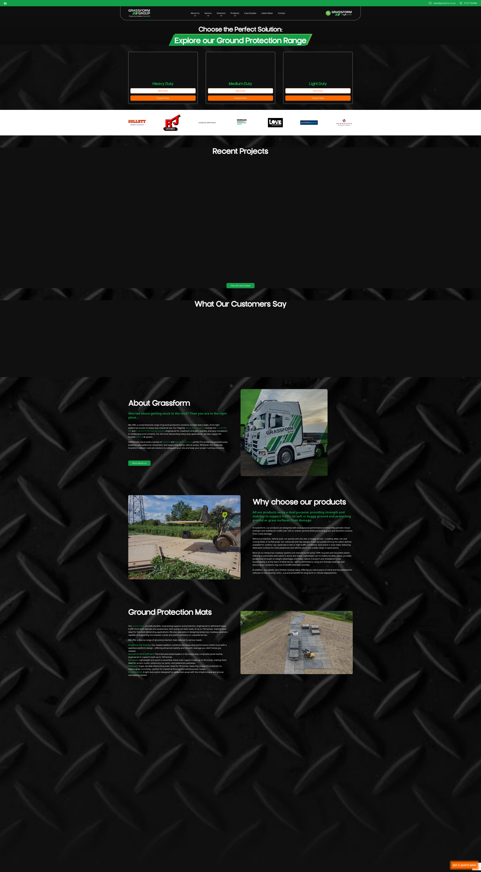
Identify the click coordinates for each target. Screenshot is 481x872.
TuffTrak (140, 437)
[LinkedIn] (5, 3)
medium (166, 442)
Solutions (221, 13)
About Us (195, 13)
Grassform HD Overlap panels (150, 431)
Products (235, 13)
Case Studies (250, 13)
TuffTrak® (149, 654)
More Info (163, 90)
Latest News (267, 13)
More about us (139, 463)
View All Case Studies (240, 285)
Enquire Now (163, 98)
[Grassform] (139, 13)
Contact (281, 13)
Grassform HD (135, 654)
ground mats (139, 626)
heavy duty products (195, 428)
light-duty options (183, 442)
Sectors (208, 13)
